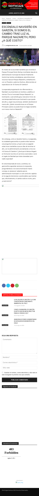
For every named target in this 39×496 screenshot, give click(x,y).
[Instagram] (25, 493)
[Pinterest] (12, 285)
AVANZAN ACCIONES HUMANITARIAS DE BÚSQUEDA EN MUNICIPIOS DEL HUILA (25, 321)
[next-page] (6, 329)
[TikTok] (29, 493)
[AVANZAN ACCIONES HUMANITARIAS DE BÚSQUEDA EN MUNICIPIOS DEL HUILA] (7, 322)
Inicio (3, 18)
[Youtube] (35, 493)
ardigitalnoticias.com (12, 45)
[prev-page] (3, 329)
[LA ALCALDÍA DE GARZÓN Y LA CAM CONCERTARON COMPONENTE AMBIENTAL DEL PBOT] (7, 302)
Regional (8, 18)
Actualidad (5, 305)
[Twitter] (8, 285)
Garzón (8, 23)
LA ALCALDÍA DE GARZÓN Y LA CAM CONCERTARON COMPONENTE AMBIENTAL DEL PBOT (25, 301)
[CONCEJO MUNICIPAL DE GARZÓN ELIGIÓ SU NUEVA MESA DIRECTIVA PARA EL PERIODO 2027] (7, 312)
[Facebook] (4, 285)
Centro (14, 18)
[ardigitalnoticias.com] (3, 45)
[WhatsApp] (17, 285)
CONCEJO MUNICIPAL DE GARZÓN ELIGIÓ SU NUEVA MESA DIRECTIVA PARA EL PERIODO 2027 (24, 311)
